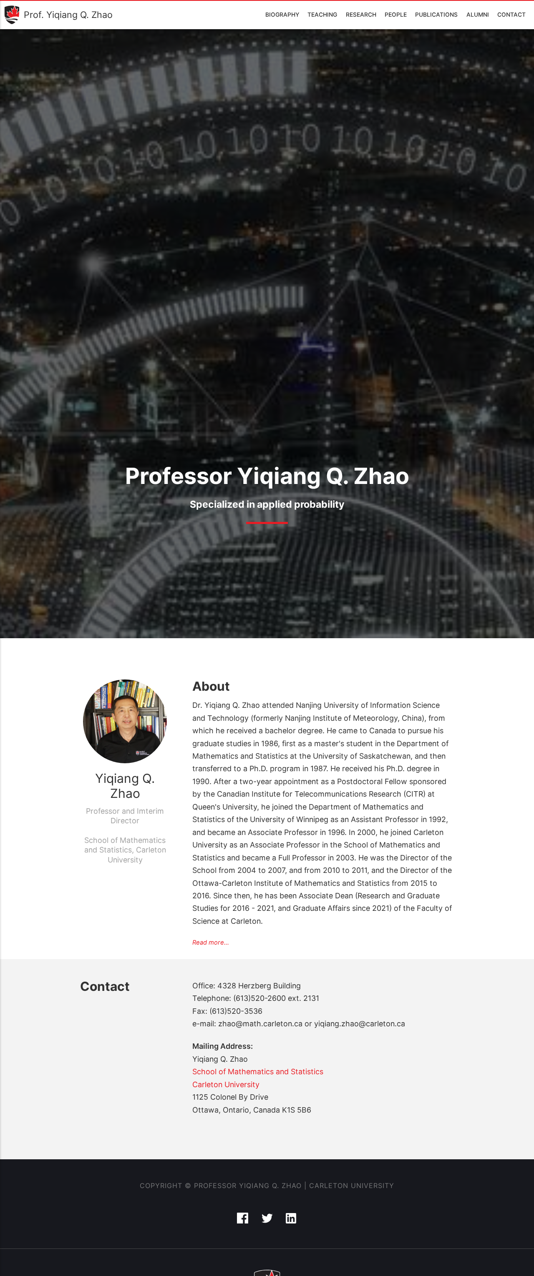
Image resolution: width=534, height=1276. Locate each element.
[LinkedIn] (291, 1220)
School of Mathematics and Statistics (257, 1071)
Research (361, 14)
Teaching (322, 14)
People (396, 14)
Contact (511, 14)
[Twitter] (268, 1220)
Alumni (477, 14)
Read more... (210, 942)
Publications (436, 14)
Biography (282, 14)
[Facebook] (243, 1220)
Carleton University (225, 1084)
